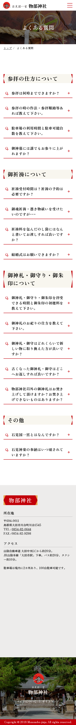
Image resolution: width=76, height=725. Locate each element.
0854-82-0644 (21, 529)
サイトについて (27, 701)
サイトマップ (50, 701)
